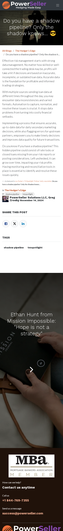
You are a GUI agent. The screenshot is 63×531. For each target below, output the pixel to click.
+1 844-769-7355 (15, 500)
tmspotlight (28, 194)
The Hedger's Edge (25, 50)
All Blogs (7, 50)
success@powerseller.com (22, 513)
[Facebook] (6, 223)
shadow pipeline (12, 194)
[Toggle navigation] (58, 5)
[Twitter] (14, 223)
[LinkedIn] (23, 223)
